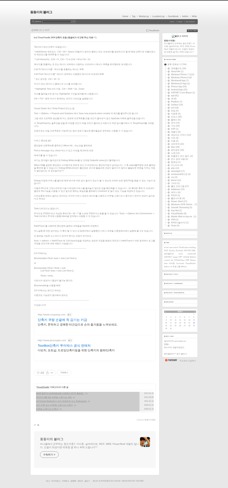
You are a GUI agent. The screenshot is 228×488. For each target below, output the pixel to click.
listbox (167, 266)
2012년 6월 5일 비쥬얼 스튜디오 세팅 (54, 397)
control (167, 260)
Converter (180, 263)
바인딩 (186, 257)
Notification (184, 247)
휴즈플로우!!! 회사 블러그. (175, 354)
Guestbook (173, 16)
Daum (117, 481)
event (166, 247)
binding (192, 247)
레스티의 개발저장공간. (174, 347)
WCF (166, 250)
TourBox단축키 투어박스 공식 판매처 (64, 345)
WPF (187, 260)
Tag (133, 16)
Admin (185, 16)
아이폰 (172, 263)
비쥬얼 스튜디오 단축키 (47, 409)
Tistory (140, 481)
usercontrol (173, 247)
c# (171, 266)
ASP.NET (168, 257)
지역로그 (65, 481)
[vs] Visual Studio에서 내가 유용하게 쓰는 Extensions (61, 401)
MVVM (187, 250)
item (166, 263)
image (175, 257)
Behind (193, 257)
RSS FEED (195, 30)
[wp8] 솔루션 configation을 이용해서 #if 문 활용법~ (60, 393)
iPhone (184, 266)
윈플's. (167, 344)
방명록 (73, 481)
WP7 (180, 257)
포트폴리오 (169, 254)
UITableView (179, 260)
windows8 (191, 254)
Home (125, 16)
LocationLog (158, 16)
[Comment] (38, 425)
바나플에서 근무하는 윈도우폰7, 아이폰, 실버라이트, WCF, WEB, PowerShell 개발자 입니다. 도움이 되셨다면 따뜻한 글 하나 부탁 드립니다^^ (89, 445)
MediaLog (144, 16)
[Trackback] (35, 425)
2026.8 (180, 312)
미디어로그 (55, 481)
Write (194, 16)
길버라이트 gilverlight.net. (175, 341)
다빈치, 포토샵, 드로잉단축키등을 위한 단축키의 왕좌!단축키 (76, 350)
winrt (180, 254)
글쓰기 (87, 481)
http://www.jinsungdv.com (52, 340)
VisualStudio (154, 30)
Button (193, 260)
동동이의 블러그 (41, 12)
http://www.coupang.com (51, 314)
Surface (172, 250)
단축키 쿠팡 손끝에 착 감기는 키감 (62, 320)
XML (193, 250)
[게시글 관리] (52, 372)
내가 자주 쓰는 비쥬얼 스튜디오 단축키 (54, 405)
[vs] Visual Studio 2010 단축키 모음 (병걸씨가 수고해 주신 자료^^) (65, 37)
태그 (48, 481)
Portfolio (179, 250)
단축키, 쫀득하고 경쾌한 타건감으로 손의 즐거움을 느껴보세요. (78, 324)
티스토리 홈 (171, 360)
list (172, 260)
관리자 (80, 481)
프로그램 (176, 266)
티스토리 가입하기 (188, 361)
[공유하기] (47, 372)
